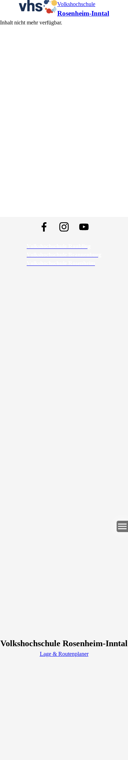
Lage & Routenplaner (64, 654)
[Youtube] (84, 227)
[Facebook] (44, 227)
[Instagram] (64, 227)
